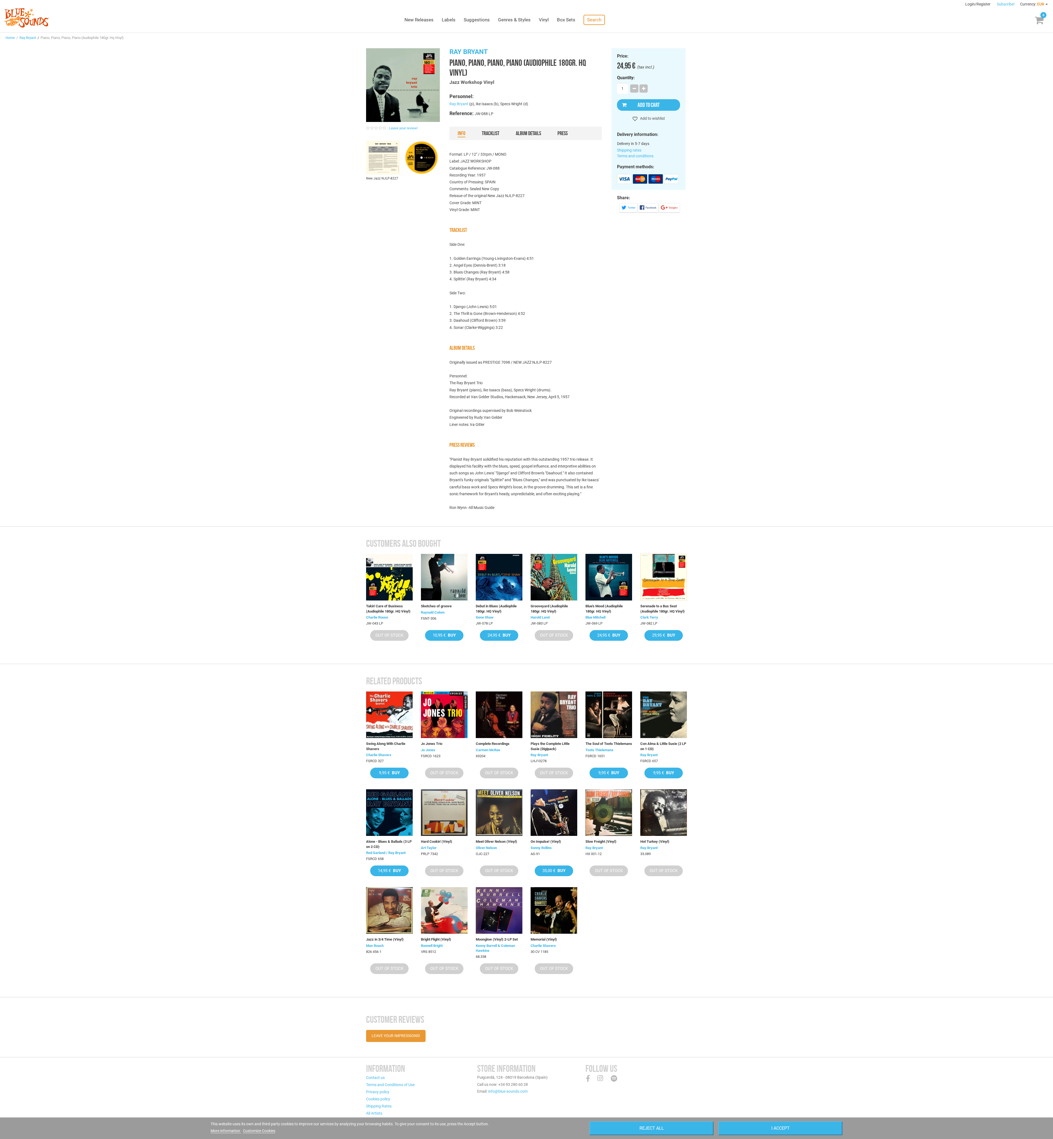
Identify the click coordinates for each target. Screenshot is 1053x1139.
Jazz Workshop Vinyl (471, 82)
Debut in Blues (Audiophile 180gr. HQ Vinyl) (496, 608)
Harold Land (540, 617)
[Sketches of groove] (444, 577)
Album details (528, 133)
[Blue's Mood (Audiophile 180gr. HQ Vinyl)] (608, 577)
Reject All (651, 1128)
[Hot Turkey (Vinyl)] (663, 812)
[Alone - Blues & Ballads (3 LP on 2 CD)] (389, 812)
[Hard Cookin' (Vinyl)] (444, 812)
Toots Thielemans (599, 750)
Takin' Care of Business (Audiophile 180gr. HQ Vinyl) (388, 608)
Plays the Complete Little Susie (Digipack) (550, 746)
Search (594, 19)
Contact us (375, 1077)
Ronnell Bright (432, 946)
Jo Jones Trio (431, 744)
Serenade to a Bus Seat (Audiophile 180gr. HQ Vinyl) (662, 608)
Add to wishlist (652, 118)
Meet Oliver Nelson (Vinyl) (496, 841)
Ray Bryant (27, 38)
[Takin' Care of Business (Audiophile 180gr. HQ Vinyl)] (389, 577)
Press (562, 133)
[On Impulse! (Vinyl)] (554, 812)
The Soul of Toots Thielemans (608, 744)
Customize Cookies (259, 1131)
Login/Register (978, 4)
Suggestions (477, 19)
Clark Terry (649, 617)
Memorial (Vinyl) (544, 939)
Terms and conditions (635, 156)
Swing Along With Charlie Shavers (385, 746)
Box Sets (566, 19)
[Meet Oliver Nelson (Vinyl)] (499, 812)
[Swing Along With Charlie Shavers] (389, 714)
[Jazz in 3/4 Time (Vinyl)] (389, 910)
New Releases (419, 19)
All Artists (374, 1113)
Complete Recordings (492, 744)
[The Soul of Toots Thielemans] (608, 714)
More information (226, 1131)
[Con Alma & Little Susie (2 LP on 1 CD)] (663, 714)
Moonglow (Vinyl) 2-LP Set (497, 939)
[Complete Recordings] (499, 714)
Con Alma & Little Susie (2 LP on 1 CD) (663, 746)
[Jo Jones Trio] (444, 714)
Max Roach (375, 946)
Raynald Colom (433, 612)
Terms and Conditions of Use (390, 1085)
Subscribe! (1006, 4)
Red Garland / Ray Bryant (386, 853)
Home (10, 38)
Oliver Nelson (486, 848)
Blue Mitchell (595, 617)
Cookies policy (378, 1099)
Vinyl (544, 19)
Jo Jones (428, 750)
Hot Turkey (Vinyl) (654, 841)
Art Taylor (429, 848)
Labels (448, 19)
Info (461, 133)
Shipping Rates (379, 1106)
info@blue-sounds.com (508, 1091)
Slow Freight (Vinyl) (600, 841)
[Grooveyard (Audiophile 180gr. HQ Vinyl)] (554, 577)
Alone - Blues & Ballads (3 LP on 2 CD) (389, 843)
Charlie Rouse (377, 617)
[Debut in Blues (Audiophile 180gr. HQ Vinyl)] (499, 577)
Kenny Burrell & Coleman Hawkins (495, 948)
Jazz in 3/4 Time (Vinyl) (385, 939)
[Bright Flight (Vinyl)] (444, 910)
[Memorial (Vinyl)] (554, 910)
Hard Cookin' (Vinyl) (436, 841)
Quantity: (626, 77)
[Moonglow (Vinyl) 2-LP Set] (499, 910)
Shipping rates (629, 150)
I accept (780, 1128)
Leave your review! (403, 128)
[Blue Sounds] (26, 18)
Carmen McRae (488, 750)
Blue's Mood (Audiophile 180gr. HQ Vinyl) (604, 608)
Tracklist (490, 133)
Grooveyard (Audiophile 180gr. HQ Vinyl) (549, 608)
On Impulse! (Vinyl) (546, 841)
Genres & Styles (514, 19)
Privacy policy (377, 1092)
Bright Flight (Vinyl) (436, 939)
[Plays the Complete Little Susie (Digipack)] (554, 714)
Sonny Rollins (541, 848)
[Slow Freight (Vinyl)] (608, 812)
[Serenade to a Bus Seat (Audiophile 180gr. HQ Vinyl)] (663, 577)
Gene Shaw (485, 617)
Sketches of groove (436, 606)
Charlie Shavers (378, 755)
